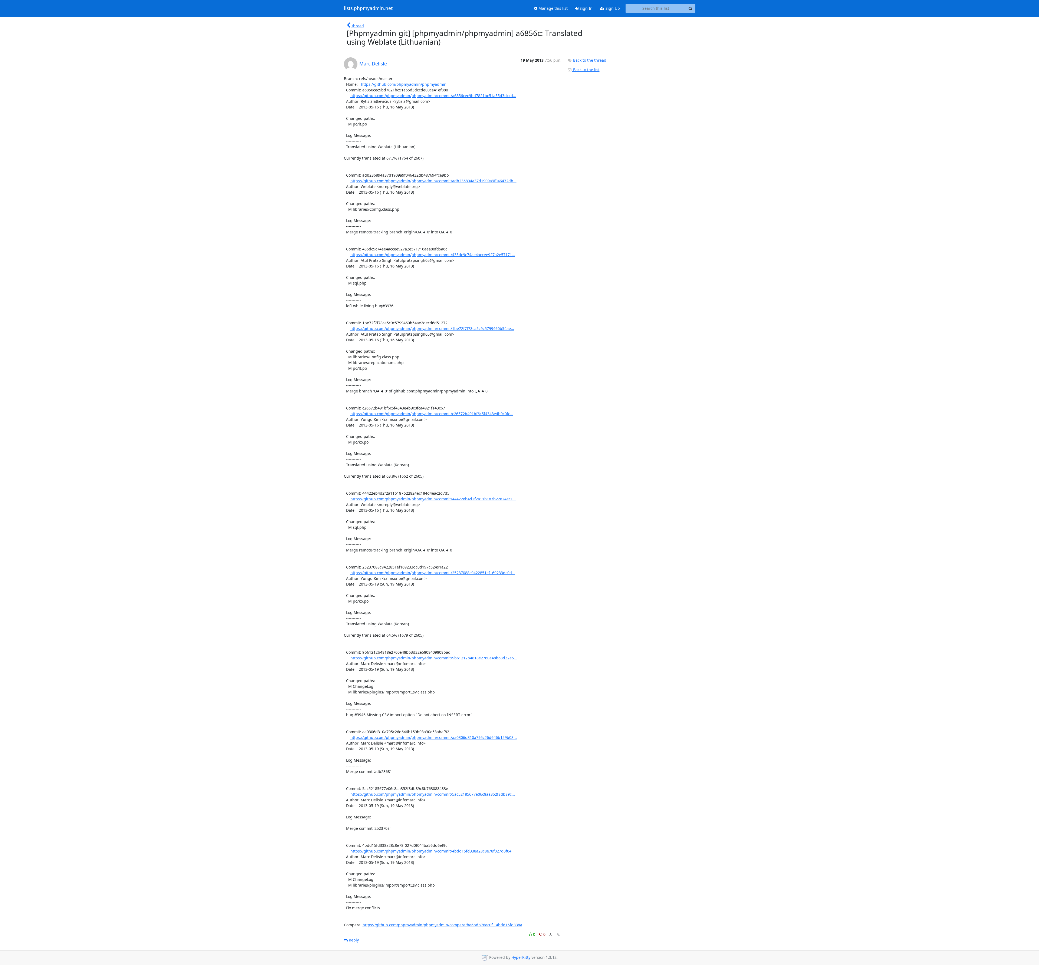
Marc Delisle (373, 63)
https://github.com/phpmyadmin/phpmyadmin (403, 84)
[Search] (690, 8)
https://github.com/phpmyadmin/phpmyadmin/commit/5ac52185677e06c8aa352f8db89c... (432, 794)
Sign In (585, 8)
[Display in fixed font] (550, 935)
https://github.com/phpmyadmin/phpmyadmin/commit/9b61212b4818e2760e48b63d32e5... (433, 657)
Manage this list (552, 8)
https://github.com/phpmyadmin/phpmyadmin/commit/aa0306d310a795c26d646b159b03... (433, 737)
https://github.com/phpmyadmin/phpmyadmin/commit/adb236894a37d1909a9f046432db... (433, 180)
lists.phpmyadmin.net (368, 8)
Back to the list (586, 69)
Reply (353, 940)
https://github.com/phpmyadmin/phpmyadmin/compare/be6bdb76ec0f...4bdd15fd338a (442, 924)
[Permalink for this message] (558, 934)
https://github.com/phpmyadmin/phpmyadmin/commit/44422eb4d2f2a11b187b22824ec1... (433, 498)
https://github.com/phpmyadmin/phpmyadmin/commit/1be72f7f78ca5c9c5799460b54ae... (432, 328)
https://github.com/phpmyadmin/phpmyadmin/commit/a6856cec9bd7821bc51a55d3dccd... (433, 95)
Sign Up (612, 8)
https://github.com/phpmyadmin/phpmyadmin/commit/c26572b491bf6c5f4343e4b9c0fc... (431, 413)
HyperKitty (520, 957)
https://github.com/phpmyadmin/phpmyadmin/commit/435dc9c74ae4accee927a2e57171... (432, 254)
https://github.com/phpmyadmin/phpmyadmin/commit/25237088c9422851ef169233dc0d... (432, 572)
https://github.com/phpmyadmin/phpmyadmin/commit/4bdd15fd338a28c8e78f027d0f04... (432, 851)
